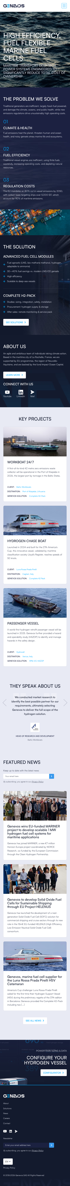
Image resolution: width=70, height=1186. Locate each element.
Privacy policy (9, 1167)
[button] (8, 1161)
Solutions (7, 1108)
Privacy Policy (37, 781)
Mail (32, 396)
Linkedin (21, 396)
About (6, 1103)
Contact (6, 1123)
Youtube (7, 396)
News (5, 1113)
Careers (6, 1118)
